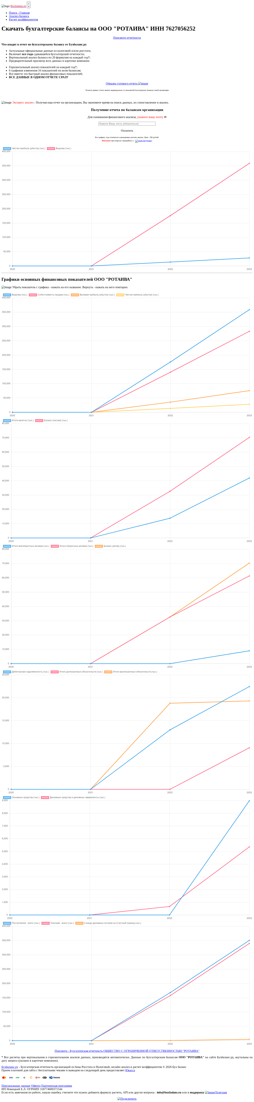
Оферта (36, 1085)
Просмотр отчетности (127, 37)
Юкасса (130, 1070)
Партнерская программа (56, 1085)
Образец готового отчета (122, 83)
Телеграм (221, 1092)
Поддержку (147, 141)
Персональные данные (15, 1085)
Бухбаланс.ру (9, 1066)
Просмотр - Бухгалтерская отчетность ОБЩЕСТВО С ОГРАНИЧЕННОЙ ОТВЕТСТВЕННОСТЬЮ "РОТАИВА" (127, 1050)
